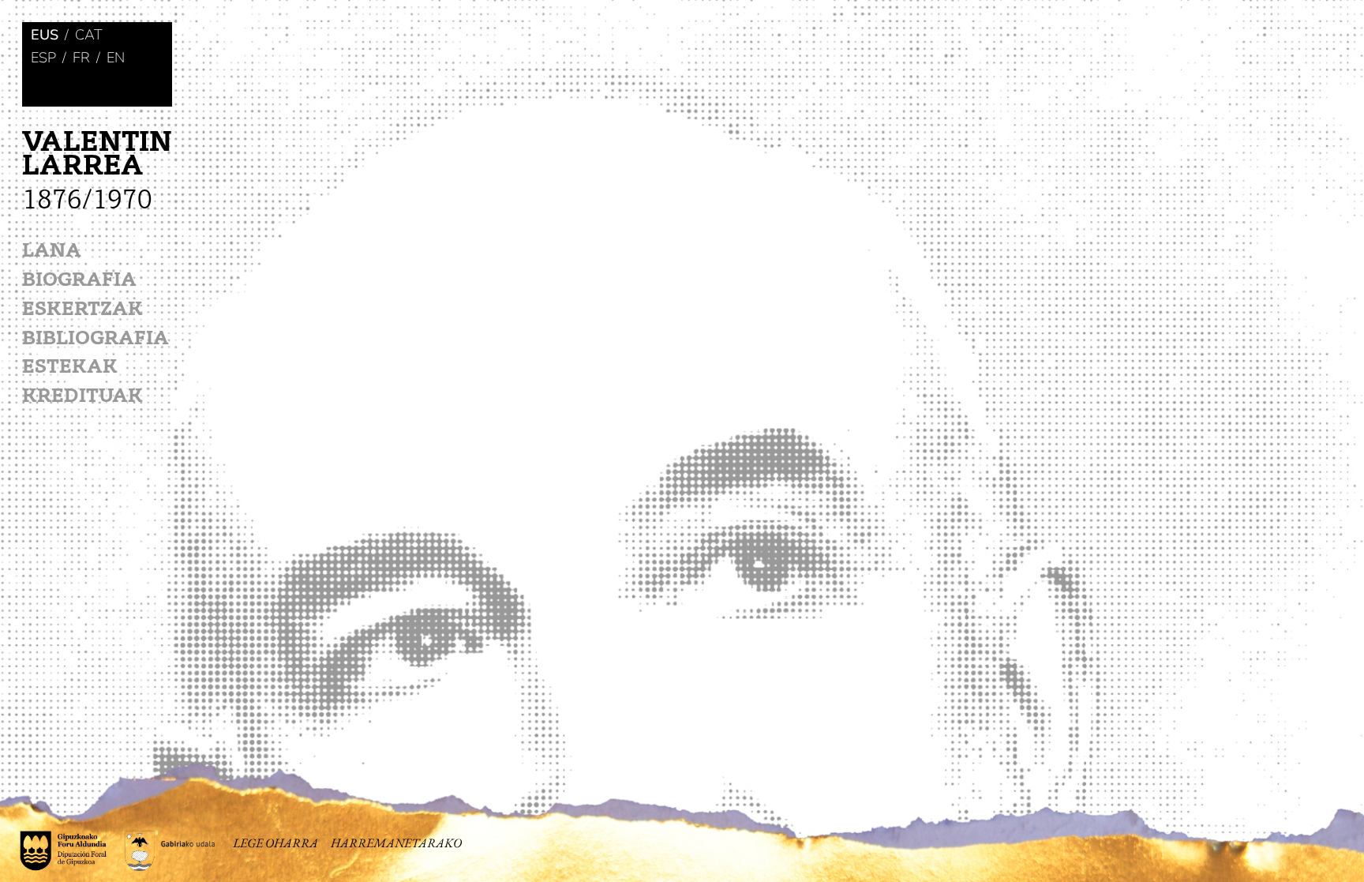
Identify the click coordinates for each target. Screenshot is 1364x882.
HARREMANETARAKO (396, 843)
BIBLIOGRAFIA (95, 339)
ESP (43, 58)
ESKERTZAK (82, 310)
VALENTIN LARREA (97, 171)
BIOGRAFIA (79, 281)
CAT (89, 35)
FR (81, 58)
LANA (51, 252)
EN (116, 58)
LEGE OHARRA (275, 843)
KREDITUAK (82, 397)
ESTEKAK (70, 368)
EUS (44, 35)
